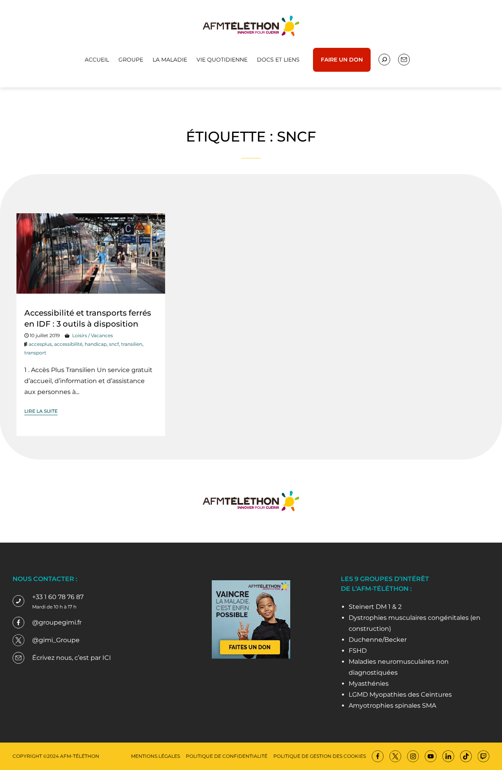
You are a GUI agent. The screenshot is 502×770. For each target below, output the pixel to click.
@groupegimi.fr (57, 622)
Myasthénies (369, 683)
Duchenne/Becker (378, 639)
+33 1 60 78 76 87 (58, 597)
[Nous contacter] (384, 59)
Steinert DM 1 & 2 (375, 606)
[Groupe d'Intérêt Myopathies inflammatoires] (251, 25)
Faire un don (342, 59)
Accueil (97, 59)
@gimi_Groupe (56, 640)
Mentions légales (155, 756)
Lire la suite (41, 411)
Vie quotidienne (221, 59)
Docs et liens (278, 59)
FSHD (358, 650)
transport (35, 353)
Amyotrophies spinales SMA (392, 705)
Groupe (130, 59)
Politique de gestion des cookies (319, 756)
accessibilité (68, 344)
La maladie (170, 59)
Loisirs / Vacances (92, 335)
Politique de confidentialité (226, 756)
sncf (114, 344)
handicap (96, 344)
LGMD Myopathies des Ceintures (400, 694)
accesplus (40, 344)
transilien (131, 344)
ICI (106, 657)
